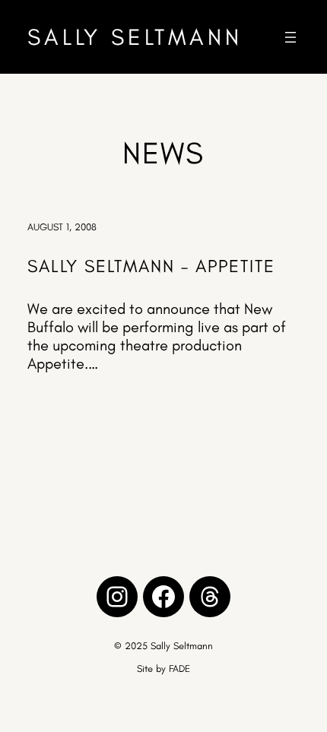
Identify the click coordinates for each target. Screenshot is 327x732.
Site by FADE (163, 668)
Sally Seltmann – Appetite (151, 266)
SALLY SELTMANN (135, 37)
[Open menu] (290, 37)
